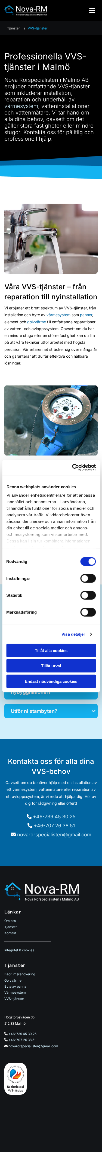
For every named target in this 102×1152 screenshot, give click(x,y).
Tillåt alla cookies (51, 650)
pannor (86, 314)
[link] (93, 711)
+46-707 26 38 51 (54, 825)
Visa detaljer (73, 634)
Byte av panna (15, 986)
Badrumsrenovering (19, 974)
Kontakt (10, 933)
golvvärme (36, 321)
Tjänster (13, 28)
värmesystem (21, 106)
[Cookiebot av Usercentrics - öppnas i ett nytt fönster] (73, 467)
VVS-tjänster (38, 28)
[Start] (25, 10)
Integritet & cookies (19, 950)
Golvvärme (12, 980)
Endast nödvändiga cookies (51, 681)
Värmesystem (15, 992)
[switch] (88, 578)
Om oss (10, 921)
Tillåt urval (51, 666)
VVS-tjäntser (14, 999)
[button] (76, 10)
